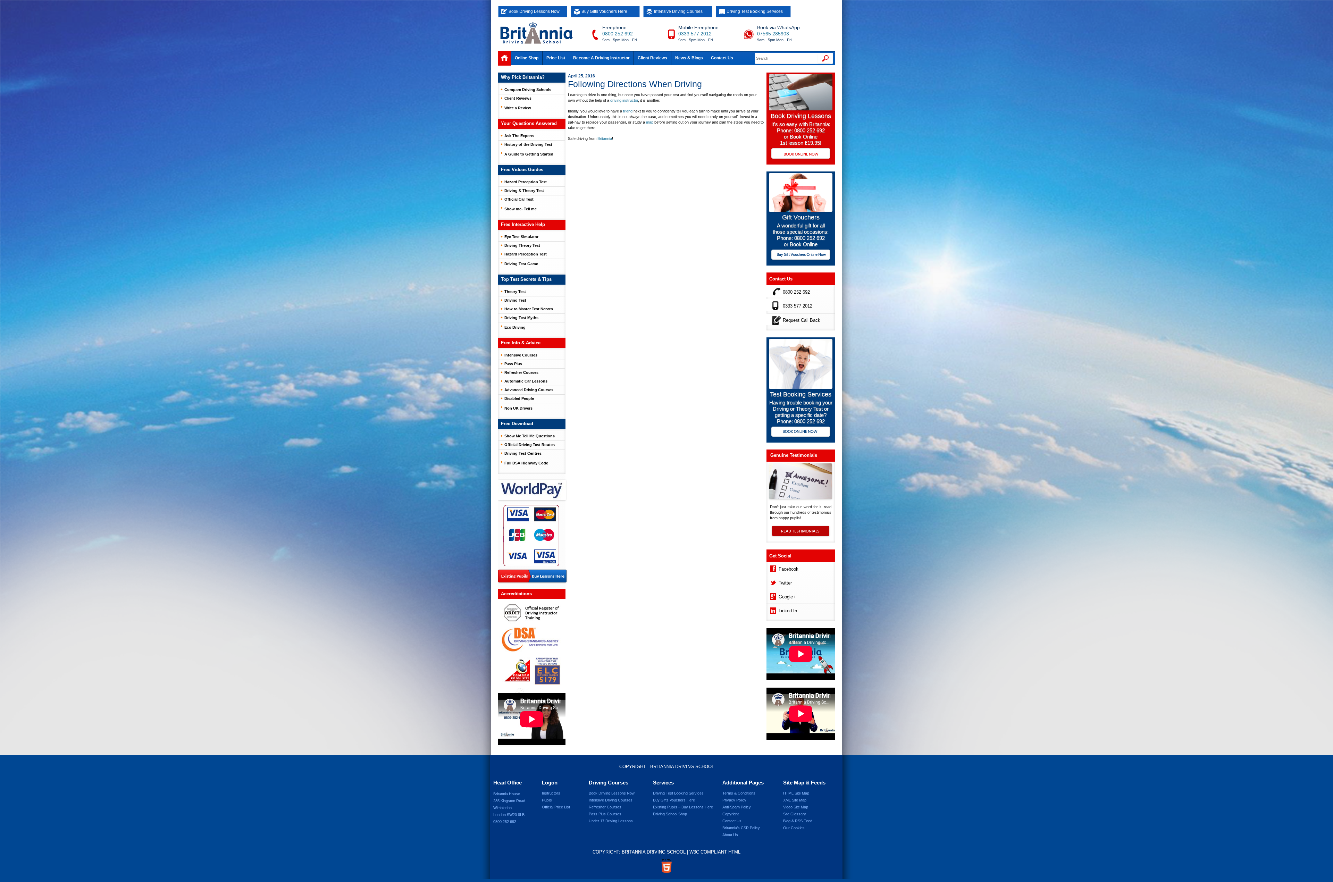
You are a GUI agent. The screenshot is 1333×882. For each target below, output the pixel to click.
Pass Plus (513, 364)
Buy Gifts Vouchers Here (604, 11)
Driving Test (515, 300)
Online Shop (526, 58)
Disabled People (519, 398)
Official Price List (556, 807)
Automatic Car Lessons (525, 381)
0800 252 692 (617, 33)
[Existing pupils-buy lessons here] (532, 576)
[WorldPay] (532, 488)
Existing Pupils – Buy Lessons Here (683, 807)
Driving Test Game (521, 264)
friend (627, 111)
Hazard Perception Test (525, 182)
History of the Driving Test (528, 144)
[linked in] (772, 609)
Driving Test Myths (521, 318)
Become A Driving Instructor (601, 58)
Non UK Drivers (518, 408)
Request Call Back (801, 320)
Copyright (730, 814)
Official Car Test (519, 199)
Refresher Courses (521, 372)
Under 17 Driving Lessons (611, 821)
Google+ (787, 596)
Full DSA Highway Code (526, 463)
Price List (555, 58)
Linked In (788, 610)
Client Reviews (652, 58)
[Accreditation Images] (531, 646)
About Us (730, 835)
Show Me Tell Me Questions (529, 436)
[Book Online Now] (800, 154)
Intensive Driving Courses (678, 11)
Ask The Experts (519, 136)
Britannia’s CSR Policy (741, 828)
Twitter (785, 583)
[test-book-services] (800, 387)
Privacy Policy (734, 800)
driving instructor (624, 100)
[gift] (800, 210)
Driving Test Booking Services (755, 11)
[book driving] (800, 108)
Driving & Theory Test (524, 190)
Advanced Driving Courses (528, 390)
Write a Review (517, 108)
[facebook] (772, 568)
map (649, 122)
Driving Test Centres (523, 453)
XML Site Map (794, 800)
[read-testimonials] (800, 534)
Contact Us (722, 58)
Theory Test (515, 291)
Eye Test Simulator (521, 237)
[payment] (531, 535)
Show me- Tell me (520, 209)
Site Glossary (794, 814)
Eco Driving (515, 327)
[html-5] (666, 866)
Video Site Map (795, 807)
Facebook (788, 569)
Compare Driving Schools (527, 89)
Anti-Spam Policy (736, 807)
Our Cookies (794, 828)
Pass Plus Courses (605, 814)
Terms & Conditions (738, 793)
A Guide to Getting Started (528, 154)
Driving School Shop (670, 814)
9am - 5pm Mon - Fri (619, 40)
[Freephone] (774, 291)
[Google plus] (772, 596)
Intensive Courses (520, 355)
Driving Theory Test (522, 245)
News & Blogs (689, 58)
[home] (504, 58)
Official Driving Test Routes (529, 445)
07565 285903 (773, 33)
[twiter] (772, 582)
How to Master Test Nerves (528, 309)
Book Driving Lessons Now (534, 11)
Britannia (604, 138)
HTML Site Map (796, 793)
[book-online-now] (800, 432)
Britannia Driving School (682, 766)
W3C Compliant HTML (714, 852)
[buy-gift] (800, 255)
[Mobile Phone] (774, 305)
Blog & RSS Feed (797, 821)
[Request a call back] (774, 319)
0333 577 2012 (695, 33)
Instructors (551, 793)
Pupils (547, 800)
